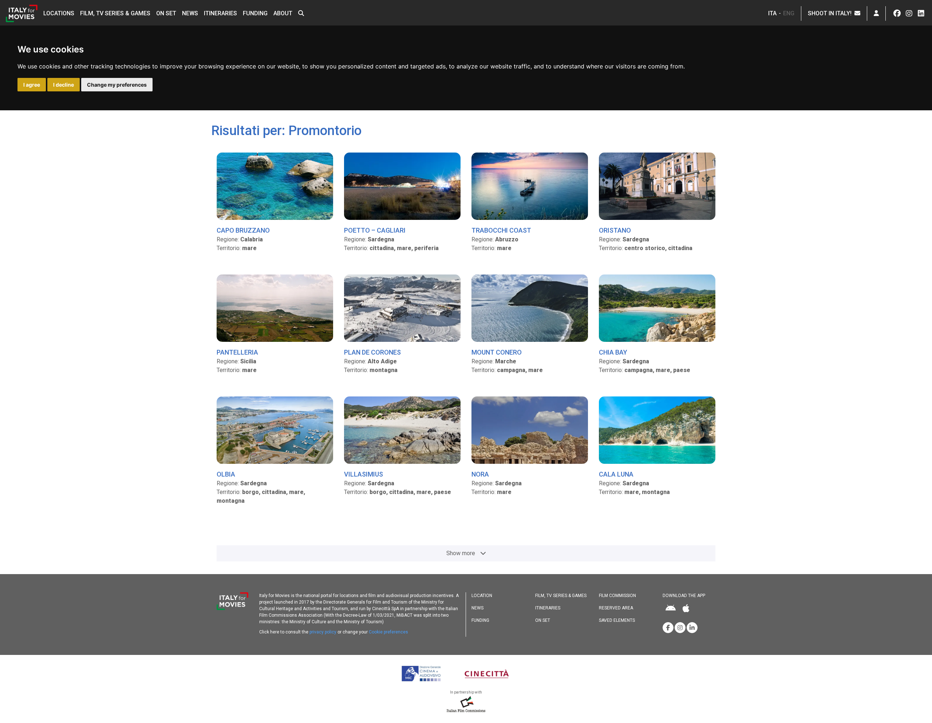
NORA (480, 474)
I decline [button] (63, 85)
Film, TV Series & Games (115, 13)
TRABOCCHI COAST (501, 230)
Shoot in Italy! (831, 13)
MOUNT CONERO (496, 352)
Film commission (617, 595)
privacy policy (322, 632)
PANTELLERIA (237, 352)
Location (481, 595)
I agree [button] (31, 85)
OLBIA (226, 474)
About (282, 13)
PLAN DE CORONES (372, 352)
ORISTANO (615, 230)
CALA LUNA (616, 474)
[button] (301, 13)
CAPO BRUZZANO (243, 230)
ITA (772, 13)
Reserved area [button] (616, 608)
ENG (788, 13)
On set (166, 13)
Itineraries (220, 13)
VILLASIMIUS (363, 474)
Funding (255, 13)
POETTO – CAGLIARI (375, 230)
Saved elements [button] (617, 620)
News (190, 13)
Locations (58, 13)
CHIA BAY (613, 352)
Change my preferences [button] (117, 85)
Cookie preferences (388, 632)
